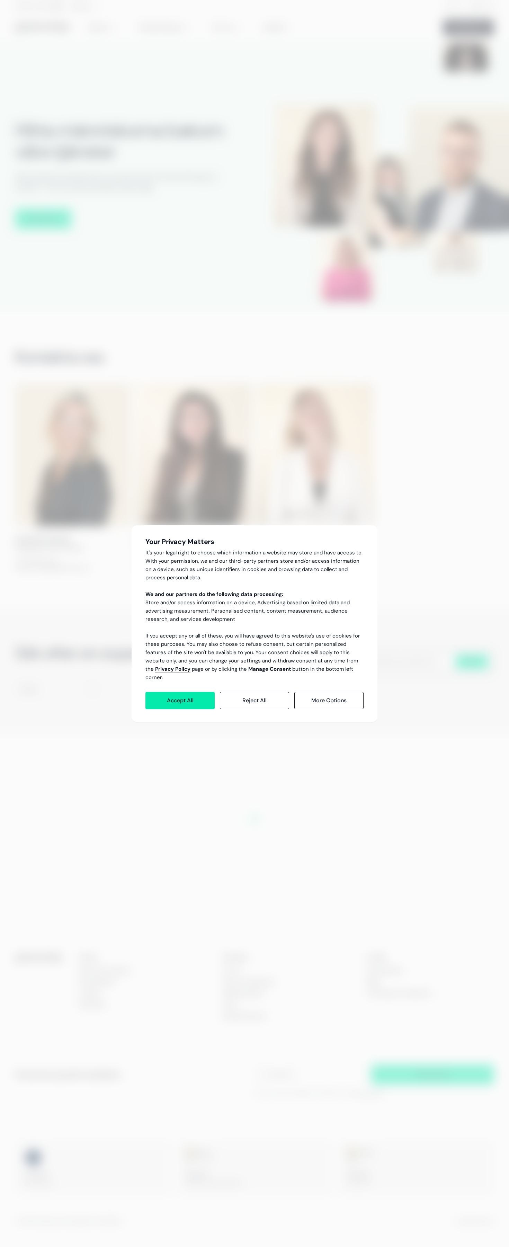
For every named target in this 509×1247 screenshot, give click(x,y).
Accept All (180, 700)
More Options (329, 700)
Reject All (254, 700)
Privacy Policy (172, 669)
